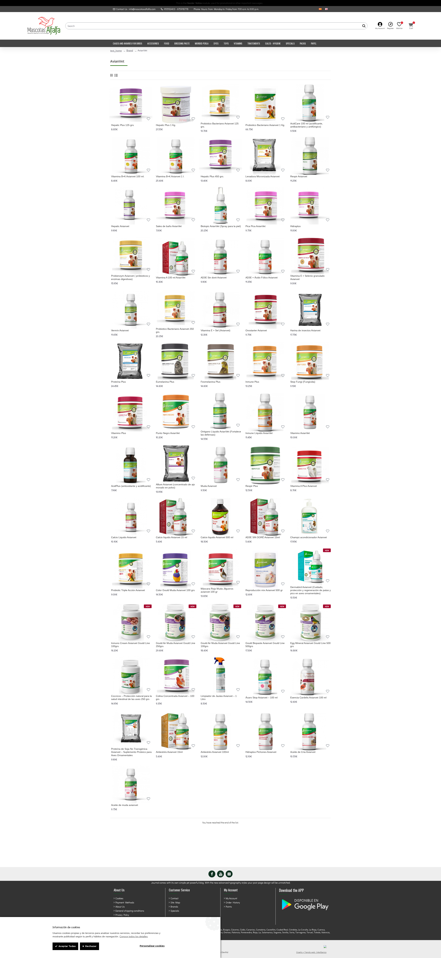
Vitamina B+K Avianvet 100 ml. (127, 176)
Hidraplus (295, 226)
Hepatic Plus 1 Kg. (166, 125)
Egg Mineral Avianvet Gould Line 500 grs (310, 645)
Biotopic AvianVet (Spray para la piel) (221, 226)
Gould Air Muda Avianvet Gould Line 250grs (175, 645)
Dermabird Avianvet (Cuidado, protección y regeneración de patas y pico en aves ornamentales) (310, 590)
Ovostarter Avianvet (256, 330)
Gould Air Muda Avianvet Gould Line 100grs (220, 645)
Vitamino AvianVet (300, 433)
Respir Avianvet (298, 176)
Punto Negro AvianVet (168, 433)
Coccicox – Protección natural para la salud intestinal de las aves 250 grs (131, 697)
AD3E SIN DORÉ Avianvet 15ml (262, 537)
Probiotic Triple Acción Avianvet (128, 590)
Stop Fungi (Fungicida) (302, 381)
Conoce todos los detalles (134, 936)
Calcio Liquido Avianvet (123, 537)
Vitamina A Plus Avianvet (303, 486)
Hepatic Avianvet (120, 226)
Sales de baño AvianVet (169, 226)
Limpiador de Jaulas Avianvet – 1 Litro (219, 697)
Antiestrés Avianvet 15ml (169, 752)
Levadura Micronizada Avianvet (262, 176)
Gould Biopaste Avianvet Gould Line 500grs (265, 645)
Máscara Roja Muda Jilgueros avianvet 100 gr (217, 590)
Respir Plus (251, 486)
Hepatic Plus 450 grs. (212, 176)
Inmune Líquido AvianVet (259, 433)
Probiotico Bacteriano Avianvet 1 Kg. (265, 125)
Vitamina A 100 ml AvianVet (170, 277)
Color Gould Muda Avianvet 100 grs (175, 590)
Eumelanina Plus (165, 381)
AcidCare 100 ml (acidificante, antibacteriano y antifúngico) (306, 125)
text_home (116, 50)
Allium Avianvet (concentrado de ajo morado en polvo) (175, 486)
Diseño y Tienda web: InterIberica (311, 952)
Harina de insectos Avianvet (305, 330)
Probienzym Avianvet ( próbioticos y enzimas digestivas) (130, 277)
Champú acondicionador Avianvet (308, 537)
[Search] (363, 26)
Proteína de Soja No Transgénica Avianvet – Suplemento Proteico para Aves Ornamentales (131, 751)
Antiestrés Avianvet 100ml (215, 752)
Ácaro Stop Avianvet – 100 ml (261, 697)
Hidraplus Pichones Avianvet (260, 752)
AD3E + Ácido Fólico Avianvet (261, 277)
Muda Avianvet (209, 486)
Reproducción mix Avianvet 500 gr (264, 590)
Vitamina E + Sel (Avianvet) (215, 330)
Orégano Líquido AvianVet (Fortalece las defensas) (221, 433)
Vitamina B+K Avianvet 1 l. (170, 176)
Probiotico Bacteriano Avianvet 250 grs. (175, 330)
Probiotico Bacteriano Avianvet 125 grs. (220, 125)
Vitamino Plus (118, 433)
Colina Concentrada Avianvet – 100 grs (175, 697)
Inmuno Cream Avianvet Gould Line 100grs (130, 645)
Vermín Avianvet (120, 330)
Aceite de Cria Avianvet (302, 752)
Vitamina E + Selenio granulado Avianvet (307, 277)
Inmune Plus (252, 381)
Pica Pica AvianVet (255, 226)
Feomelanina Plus (210, 381)
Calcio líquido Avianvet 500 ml (217, 537)
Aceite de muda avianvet (124, 805)
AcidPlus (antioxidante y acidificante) (131, 486)
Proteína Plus (118, 381)
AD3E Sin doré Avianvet (214, 277)
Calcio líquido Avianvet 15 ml (171, 537)
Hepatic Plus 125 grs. (122, 125)
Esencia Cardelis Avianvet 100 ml (308, 697)
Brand (129, 50)
